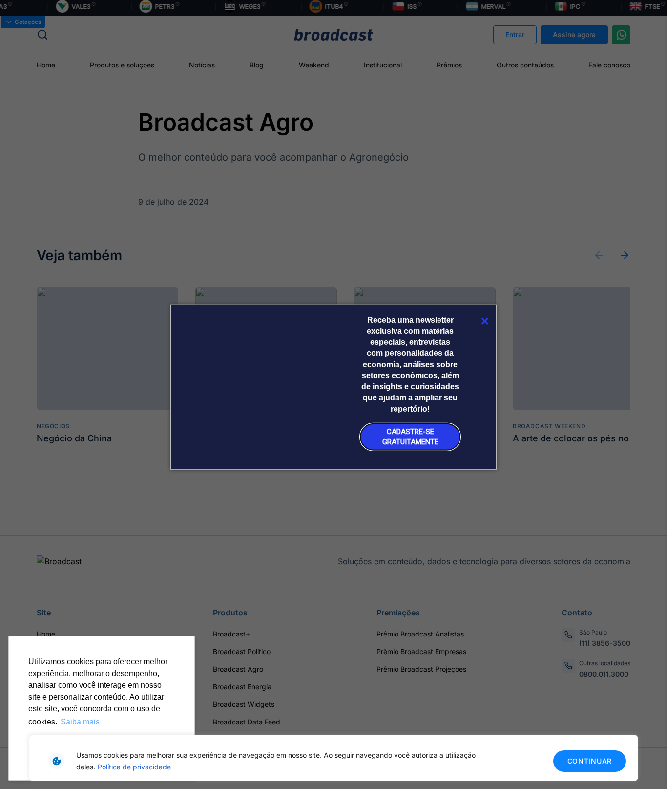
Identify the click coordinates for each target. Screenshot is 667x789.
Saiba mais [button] (80, 722)
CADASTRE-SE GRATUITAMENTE (410, 436)
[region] (333, 758)
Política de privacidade (134, 767)
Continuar (589, 761)
